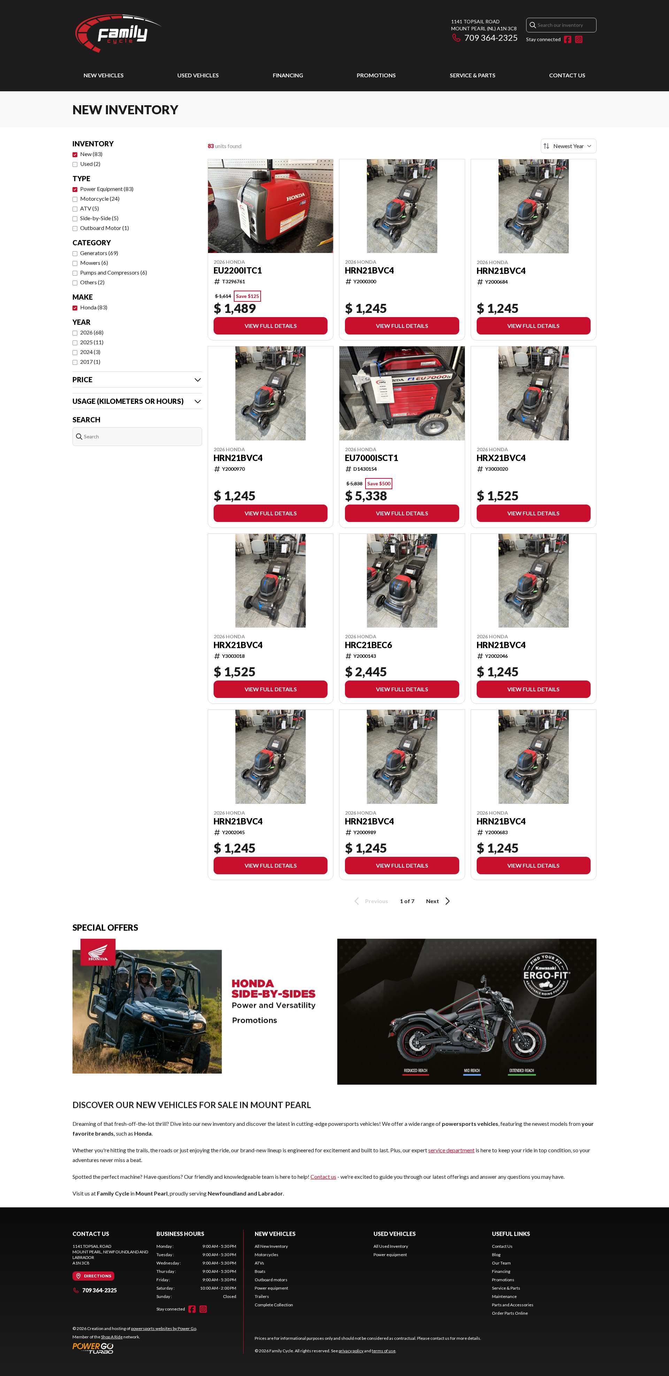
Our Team (501, 1263)
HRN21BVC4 (369, 270)
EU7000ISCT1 (371, 458)
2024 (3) (90, 351)
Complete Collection (274, 1304)
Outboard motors (271, 1279)
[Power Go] (134, 1348)
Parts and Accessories (512, 1304)
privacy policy (351, 1350)
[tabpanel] (196, 1271)
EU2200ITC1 (238, 270)
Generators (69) (99, 252)
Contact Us (567, 75)
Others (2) (92, 282)
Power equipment (271, 1288)
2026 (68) (91, 332)
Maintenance (504, 1296)
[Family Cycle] (159, 33)
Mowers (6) (94, 262)
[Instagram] (579, 39)
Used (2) (90, 163)
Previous (376, 901)
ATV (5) (89, 208)
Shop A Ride (112, 1336)
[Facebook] (567, 39)
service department (451, 1150)
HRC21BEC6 (368, 645)
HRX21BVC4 (501, 458)
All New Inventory (271, 1246)
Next (432, 901)
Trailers (262, 1296)
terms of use (383, 1350)
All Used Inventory (391, 1246)
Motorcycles (266, 1254)
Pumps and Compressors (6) (113, 272)
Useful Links (511, 1233)
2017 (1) (90, 361)
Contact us (323, 1176)
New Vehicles (104, 75)
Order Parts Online (510, 1313)
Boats (260, 1271)
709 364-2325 (491, 37)
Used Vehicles (198, 75)
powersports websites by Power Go (163, 1328)
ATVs (259, 1263)
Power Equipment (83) (106, 188)
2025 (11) (91, 342)
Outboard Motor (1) (104, 227)
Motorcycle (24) (100, 198)
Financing (288, 75)
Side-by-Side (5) (99, 218)
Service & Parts (472, 75)
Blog (496, 1254)
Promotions (376, 75)
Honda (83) (93, 307)
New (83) (91, 154)
